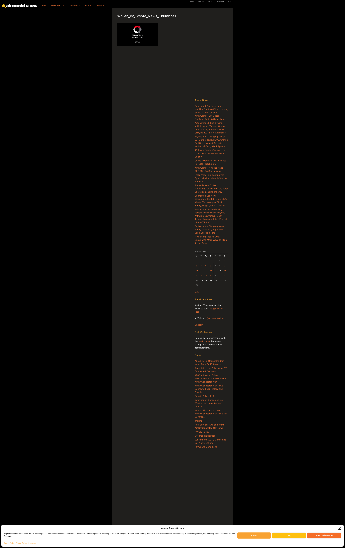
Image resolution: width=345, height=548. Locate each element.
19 (206, 275)
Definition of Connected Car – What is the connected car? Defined (210, 403)
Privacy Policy (21, 543)
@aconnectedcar (215, 318)
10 (197, 271)
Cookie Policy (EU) (204, 396)
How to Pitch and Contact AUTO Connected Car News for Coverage (211, 413)
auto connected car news (21, 5)
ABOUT (192, 1)
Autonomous (75, 5)
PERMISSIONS (220, 1)
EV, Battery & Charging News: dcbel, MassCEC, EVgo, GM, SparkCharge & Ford (210, 229)
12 (206, 271)
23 (225, 275)
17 (197, 275)
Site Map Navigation (205, 435)
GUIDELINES (201, 1)
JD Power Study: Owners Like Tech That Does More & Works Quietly (210, 153)
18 (201, 275)
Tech (87, 5)
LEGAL (229, 1)
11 (201, 271)
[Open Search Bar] (341, 5)
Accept (254, 535)
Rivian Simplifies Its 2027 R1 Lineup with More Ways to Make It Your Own (211, 239)
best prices (204, 341)
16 (225, 271)
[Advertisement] (211, 53)
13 (211, 271)
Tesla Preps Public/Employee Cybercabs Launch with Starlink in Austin (211, 178)
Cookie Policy (9, 543)
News (44, 5)
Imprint (198, 420)
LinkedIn (199, 324)
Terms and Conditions (206, 446)
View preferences (324, 535)
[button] (339, 528)
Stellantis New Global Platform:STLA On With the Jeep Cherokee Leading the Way (211, 188)
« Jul (197, 292)
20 (211, 275)
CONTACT (210, 1)
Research (100, 5)
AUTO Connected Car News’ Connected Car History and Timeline (209, 388)
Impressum (32, 543)
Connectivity (56, 5)
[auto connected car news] (3, 5)
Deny (289, 535)
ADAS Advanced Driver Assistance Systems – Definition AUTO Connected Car (211, 378)
